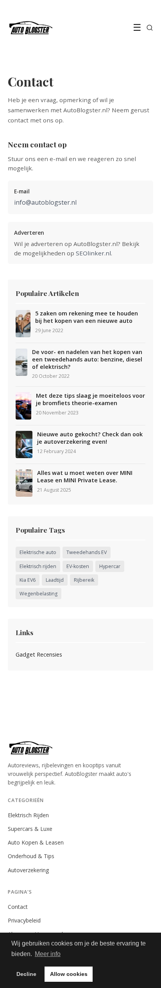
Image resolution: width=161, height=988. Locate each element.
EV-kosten (77, 566)
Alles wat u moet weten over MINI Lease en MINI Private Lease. (84, 476)
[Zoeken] (149, 27)
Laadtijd (55, 580)
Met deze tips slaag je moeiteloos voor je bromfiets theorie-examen (90, 399)
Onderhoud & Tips (31, 856)
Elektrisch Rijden (28, 815)
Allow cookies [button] (69, 974)
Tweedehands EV (86, 552)
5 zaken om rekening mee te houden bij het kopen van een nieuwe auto (86, 317)
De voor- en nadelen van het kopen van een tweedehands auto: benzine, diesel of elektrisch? (87, 359)
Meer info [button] (48, 954)
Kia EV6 (28, 580)
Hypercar (109, 566)
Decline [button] (26, 974)
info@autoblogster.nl (45, 202)
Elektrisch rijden (38, 566)
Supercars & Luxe (30, 828)
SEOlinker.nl (93, 253)
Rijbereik (84, 580)
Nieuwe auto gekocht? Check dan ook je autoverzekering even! (90, 438)
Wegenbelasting (38, 593)
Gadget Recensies (39, 654)
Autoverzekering (28, 870)
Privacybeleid (24, 920)
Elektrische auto (38, 552)
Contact (18, 906)
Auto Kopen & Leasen (36, 842)
